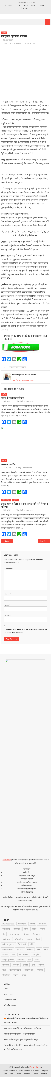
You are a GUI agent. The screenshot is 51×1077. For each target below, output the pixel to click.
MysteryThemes (35, 1067)
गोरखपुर (26, 934)
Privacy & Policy (9, 1070)
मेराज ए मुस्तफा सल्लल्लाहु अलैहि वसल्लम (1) (9, 541)
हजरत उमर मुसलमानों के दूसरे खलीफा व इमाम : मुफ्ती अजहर (23, 1028)
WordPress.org (10, 1005)
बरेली (38, 949)
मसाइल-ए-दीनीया (8, 959)
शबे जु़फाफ (16, 367)
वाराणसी (41, 964)
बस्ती (46, 949)
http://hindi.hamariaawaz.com (23, 379)
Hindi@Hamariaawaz (24, 467)
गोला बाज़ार (36, 934)
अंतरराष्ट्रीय (22, 923)
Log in (6, 988)
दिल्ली (38, 939)
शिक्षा (4, 970)
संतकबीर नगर (29, 970)
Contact (9, 5)
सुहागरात (23, 367)
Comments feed (10, 999)
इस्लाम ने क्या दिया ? (9, 464)
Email (7, 604)
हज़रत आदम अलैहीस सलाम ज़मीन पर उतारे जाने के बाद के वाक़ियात (24, 505)
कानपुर (34, 928)
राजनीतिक (5, 964)
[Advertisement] (25, 72)
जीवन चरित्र (5, 500)
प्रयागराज (20, 949)
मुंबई (29, 959)
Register (41, 5)
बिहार (13, 954)
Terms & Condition (23, 1073)
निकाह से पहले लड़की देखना (12, 398)
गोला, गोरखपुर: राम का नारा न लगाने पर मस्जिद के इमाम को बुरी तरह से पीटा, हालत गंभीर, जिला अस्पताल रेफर (45, 541)
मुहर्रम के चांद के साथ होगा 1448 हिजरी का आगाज (19, 1033)
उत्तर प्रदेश (6, 928)
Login (26, 5)
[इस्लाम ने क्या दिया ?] (25, 442)
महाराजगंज (21, 959)
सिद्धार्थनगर (6, 975)
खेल (3, 934)
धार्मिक (4, 33)
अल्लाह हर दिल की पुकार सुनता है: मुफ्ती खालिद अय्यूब (21, 1039)
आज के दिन (42, 923)
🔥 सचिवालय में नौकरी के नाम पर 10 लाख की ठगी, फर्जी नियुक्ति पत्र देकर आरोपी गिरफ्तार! (26, 1020)
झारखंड (29, 939)
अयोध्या (32, 923)
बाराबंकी (5, 954)
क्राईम (42, 928)
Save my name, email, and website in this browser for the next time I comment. (26, 631)
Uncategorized (8, 923)
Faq (5, 1073)
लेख (33, 964)
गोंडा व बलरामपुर (14, 934)
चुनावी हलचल (6, 939)
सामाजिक (40, 970)
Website (8, 615)
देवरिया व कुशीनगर (8, 944)
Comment (9, 568)
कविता (26, 928)
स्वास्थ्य (15, 975)
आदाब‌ (10, 367)
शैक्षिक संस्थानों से (15, 970)
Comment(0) (30, 43)
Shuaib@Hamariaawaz (12, 43)
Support (36, 1070)
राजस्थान (16, 964)
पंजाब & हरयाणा (7, 949)
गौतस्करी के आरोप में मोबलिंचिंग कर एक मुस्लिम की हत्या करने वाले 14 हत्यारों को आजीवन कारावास (25, 1047)
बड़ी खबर (30, 949)
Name (8, 594)
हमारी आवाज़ (7, 859)
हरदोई (24, 975)
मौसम (36, 959)
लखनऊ (25, 964)
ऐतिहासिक (17, 928)
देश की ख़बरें (22, 944)
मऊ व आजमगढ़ (24, 954)
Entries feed (8, 993)
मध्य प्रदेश (36, 954)
